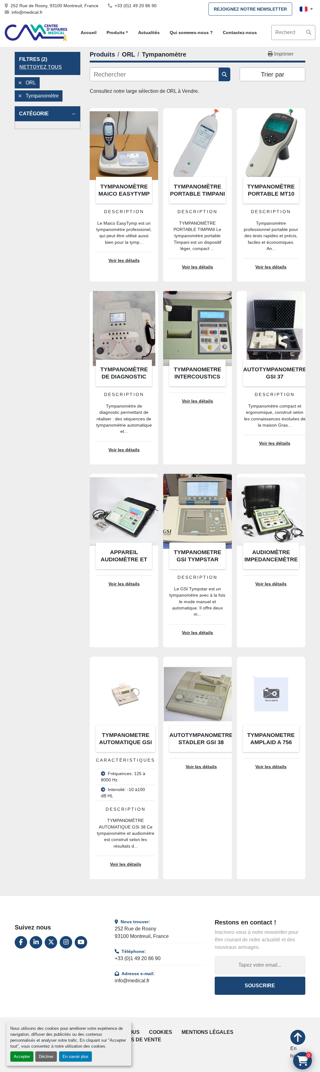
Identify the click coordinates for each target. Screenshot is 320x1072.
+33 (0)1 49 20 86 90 (136, 5)
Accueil (89, 32)
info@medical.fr (27, 12)
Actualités (149, 32)
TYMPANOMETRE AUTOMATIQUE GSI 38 (125, 742)
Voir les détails (124, 260)
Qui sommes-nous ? (191, 32)
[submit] (308, 32)
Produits (116, 32)
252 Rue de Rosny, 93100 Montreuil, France (54, 5)
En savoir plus (75, 1056)
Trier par (272, 74)
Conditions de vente (132, 1039)
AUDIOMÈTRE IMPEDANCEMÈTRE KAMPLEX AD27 (271, 559)
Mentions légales (207, 1032)
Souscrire (260, 985)
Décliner (46, 1056)
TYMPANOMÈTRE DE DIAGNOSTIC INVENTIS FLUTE (124, 376)
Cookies (160, 1032)
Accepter (22, 1056)
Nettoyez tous (40, 67)
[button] (117, 32)
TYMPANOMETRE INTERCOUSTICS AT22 (197, 376)
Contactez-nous (240, 32)
